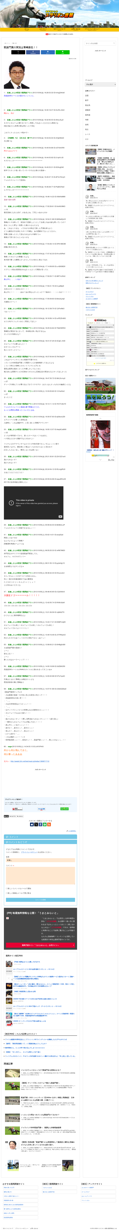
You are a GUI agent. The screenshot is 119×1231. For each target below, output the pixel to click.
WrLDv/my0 (61, 378)
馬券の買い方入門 (9, 1187)
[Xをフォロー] (36, 824)
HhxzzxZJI (60, 573)
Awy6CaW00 (61, 429)
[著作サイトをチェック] (32, 824)
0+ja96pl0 (60, 286)
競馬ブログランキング (92, 283)
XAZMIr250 (61, 666)
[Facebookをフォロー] (40, 824)
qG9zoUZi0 (61, 416)
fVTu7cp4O (61, 676)
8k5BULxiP (61, 525)
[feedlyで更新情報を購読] (45, 824)
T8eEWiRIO (61, 328)
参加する (112, 360)
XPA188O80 (61, 244)
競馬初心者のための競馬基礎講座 (13, 1204)
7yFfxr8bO (60, 308)
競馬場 (87, 115)
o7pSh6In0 (61, 591)
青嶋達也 (21, 816)
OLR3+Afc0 (60, 110)
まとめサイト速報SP (92, 299)
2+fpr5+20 (59, 157)
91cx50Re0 (61, 253)
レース (87, 134)
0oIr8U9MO (61, 206)
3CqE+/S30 (61, 341)
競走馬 (87, 105)
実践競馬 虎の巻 (8, 1200)
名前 (7, 857)
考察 (87, 119)
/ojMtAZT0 (60, 612)
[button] (114, 43)
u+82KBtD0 (61, 266)
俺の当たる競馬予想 (91, 307)
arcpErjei (60, 534)
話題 (7, 816)
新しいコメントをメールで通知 (19, 888)
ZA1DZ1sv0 (61, 456)
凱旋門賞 (13, 816)
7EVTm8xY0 (61, 404)
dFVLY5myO (60, 177)
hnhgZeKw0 (60, 92)
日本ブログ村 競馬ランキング (94, 281)
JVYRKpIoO (61, 634)
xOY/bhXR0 (60, 147)
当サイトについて (8, 1228)
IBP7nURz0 (61, 276)
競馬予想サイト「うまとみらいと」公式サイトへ (40, 945)
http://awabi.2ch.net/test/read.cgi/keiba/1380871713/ (30, 761)
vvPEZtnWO (61, 318)
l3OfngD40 (60, 167)
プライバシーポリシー (29, 852)
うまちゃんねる (90, 310)
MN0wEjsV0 (61, 219)
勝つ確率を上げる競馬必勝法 (12, 1209)
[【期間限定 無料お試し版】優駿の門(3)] (100, 434)
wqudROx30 (61, 479)
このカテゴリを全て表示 (100, 358)
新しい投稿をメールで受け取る (19, 893)
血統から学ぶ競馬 (9, 1213)
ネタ (87, 139)
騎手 (87, 100)
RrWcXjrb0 (61, 602)
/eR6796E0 (61, 550)
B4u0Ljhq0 (61, 298)
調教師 (87, 110)
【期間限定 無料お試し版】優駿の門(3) (97, 450)
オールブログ (90, 292)
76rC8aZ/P (61, 356)
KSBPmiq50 (61, 622)
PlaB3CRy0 (60, 186)
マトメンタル (90, 296)
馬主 (87, 129)
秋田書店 (88, 451)
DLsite (111, 460)
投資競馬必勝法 (8, 1217)
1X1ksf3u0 (61, 391)
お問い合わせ (34, 1228)
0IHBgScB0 (61, 644)
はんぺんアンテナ (91, 294)
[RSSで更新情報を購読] (49, 824)
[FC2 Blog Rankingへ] (64, 808)
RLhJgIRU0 (61, 469)
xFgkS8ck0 (60, 138)
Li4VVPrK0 (39, 746)
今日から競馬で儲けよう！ (11, 1196)
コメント (10, 865)
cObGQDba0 (61, 688)
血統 (87, 124)
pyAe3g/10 (61, 563)
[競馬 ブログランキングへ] (17, 808)
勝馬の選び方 (8, 1192)
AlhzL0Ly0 (59, 119)
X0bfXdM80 (61, 196)
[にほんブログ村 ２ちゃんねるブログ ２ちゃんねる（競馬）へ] (41, 808)
